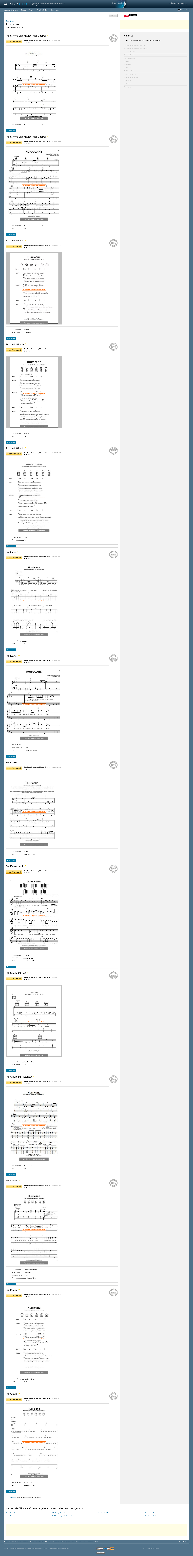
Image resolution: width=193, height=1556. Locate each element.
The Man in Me (150, 1513)
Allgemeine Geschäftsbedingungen (61, 1541)
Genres (23, 10)
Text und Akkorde (129, 52)
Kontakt (32, 1541)
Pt (188, 10)
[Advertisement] (154, 24)
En (183, 10)
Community (55, 10)
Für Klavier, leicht (129, 71)
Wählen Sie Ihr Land (184, 1541)
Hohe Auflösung (136, 40)
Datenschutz (48, 1541)
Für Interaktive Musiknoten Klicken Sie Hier (34, 84)
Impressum (90, 1541)
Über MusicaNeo (16, 1541)
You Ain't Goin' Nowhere (106, 1513)
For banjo (127, 61)
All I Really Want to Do (59, 1513)
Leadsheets (157, 40)
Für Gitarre (127, 80)
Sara (100, 1516)
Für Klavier (127, 64)
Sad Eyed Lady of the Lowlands (62, 1516)
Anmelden (185, 4)
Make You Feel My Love (13, 1516)
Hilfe (10, 1541)
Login (180, 4)
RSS (96, 1541)
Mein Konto (184, 3)
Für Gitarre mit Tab (130, 74)
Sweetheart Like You (151, 1516)
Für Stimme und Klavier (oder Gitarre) (136, 45)
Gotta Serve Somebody (13, 1513)
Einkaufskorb (175, 3)
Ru (186, 10)
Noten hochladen (117, 3)
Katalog (31, 10)
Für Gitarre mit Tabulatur (131, 77)
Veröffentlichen (42, 10)
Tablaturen (147, 40)
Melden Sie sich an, (11, 1497)
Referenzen (25, 1541)
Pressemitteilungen (76, 1541)
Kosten (84, 1541)
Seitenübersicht (39, 1541)
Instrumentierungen (11, 10)
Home (5, 1541)
